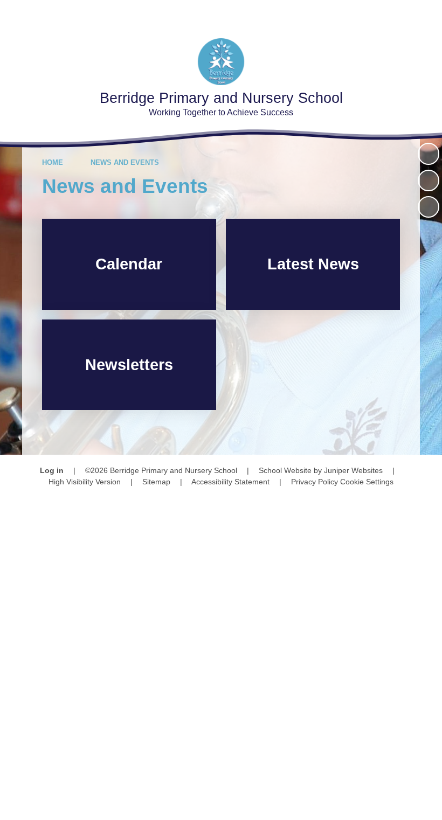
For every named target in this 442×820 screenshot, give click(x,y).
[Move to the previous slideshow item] (428, 180)
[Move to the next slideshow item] (428, 207)
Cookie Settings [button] (366, 481)
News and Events (125, 162)
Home (52, 162)
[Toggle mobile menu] (427, 15)
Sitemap (156, 481)
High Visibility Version (85, 481)
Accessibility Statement (230, 481)
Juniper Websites (353, 470)
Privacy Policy (314, 481)
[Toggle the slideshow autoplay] (428, 153)
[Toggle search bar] (396, 15)
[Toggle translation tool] (366, 15)
